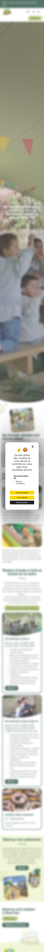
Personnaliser (22, 502)
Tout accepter (22, 492)
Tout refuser (22, 497)
